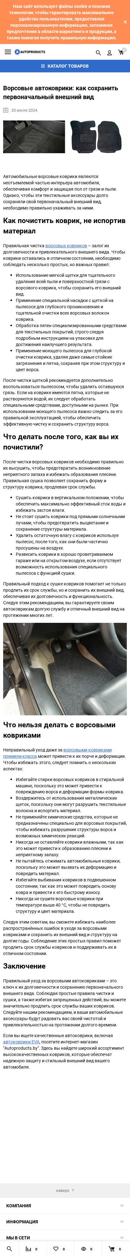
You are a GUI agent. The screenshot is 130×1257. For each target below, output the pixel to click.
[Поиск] (98, 51)
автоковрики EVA (21, 1042)
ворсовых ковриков (66, 246)
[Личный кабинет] (109, 51)
